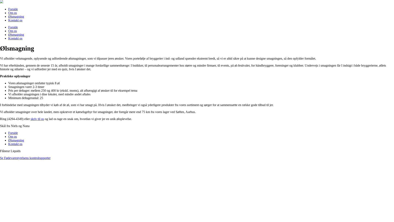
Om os (12, 31)
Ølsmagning (16, 34)
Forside (13, 27)
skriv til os (37, 119)
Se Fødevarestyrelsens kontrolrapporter (25, 158)
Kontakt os (15, 38)
